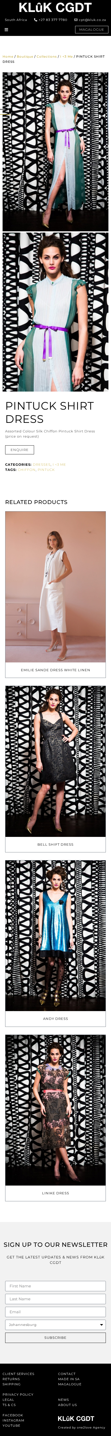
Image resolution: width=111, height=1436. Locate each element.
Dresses (42, 464)
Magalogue (70, 1384)
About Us (67, 1405)
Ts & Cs (9, 1405)
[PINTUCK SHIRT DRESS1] (55, 151)
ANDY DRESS (55, 1019)
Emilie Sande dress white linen (55, 670)
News (63, 1400)
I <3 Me (66, 56)
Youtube (11, 1425)
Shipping (12, 1384)
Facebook (13, 1415)
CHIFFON (27, 470)
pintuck (46, 470)
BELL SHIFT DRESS (55, 844)
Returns (11, 1379)
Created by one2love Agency (81, 1427)
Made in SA (69, 1379)
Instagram (13, 1420)
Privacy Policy (18, 1394)
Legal (8, 1400)
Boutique (25, 56)
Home (8, 56)
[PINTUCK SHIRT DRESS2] (55, 312)
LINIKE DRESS (55, 1193)
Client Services (18, 1374)
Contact (67, 1374)
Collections (47, 56)
